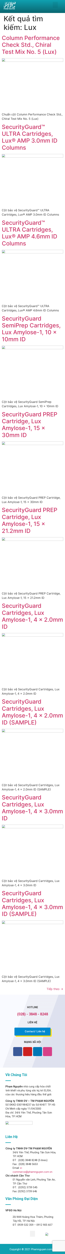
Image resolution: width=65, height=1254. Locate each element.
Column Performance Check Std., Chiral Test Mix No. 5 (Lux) (31, 44)
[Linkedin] (37, 1051)
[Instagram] (47, 1051)
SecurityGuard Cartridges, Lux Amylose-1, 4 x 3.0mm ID (32, 808)
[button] (55, 5)
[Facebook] (17, 1051)
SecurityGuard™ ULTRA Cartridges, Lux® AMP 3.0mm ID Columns (29, 137)
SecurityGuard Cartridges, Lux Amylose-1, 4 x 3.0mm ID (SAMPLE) (32, 903)
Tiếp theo (55, 989)
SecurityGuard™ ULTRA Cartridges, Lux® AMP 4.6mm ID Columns (29, 233)
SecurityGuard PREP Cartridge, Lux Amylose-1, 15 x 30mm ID (29, 425)
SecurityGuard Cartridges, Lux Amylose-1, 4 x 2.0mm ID (32, 616)
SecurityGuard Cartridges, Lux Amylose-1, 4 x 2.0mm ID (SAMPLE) (32, 712)
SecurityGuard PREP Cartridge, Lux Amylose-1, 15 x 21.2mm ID (29, 520)
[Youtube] (27, 1051)
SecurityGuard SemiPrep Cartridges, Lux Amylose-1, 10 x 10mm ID (31, 329)
